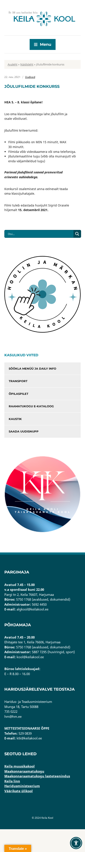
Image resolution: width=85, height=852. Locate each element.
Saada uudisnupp (24, 431)
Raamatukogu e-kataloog (31, 406)
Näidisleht (26, 64)
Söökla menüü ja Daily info (32, 368)
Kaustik (15, 419)
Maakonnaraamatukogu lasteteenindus (37, 776)
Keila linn (12, 781)
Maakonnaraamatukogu (24, 771)
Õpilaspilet (18, 393)
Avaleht (12, 64)
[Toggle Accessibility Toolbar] (76, 843)
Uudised (30, 77)
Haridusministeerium (22, 786)
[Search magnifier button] (77, 234)
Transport (18, 381)
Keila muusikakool (19, 766)
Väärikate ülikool (18, 791)
